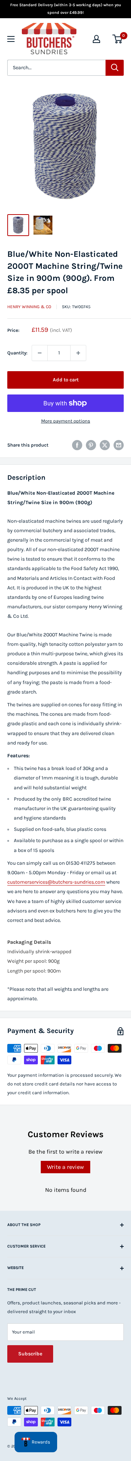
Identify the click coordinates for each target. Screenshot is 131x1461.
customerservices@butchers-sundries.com (56, 882)
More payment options (65, 421)
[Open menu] (11, 39)
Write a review (65, 1166)
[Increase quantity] (78, 353)
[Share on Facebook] (77, 445)
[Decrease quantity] (39, 353)
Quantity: (17, 353)
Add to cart (66, 380)
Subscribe (30, 1354)
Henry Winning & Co (29, 306)
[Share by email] (119, 445)
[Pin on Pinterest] (91, 445)
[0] (117, 39)
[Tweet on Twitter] (105, 445)
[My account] (96, 39)
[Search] (115, 68)
